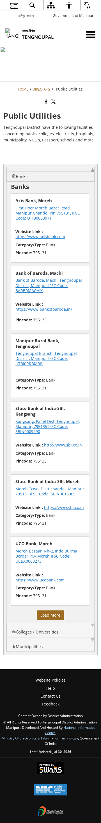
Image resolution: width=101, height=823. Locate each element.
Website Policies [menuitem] (50, 680)
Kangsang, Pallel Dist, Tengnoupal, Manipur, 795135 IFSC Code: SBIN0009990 (47, 426)
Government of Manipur (73, 15)
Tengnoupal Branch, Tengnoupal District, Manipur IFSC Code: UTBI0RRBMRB (46, 358)
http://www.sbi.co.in (63, 445)
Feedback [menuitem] (50, 704)
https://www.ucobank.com (40, 580)
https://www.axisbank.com (40, 236)
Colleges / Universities (37, 632)
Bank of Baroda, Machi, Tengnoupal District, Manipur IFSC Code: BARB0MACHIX (48, 285)
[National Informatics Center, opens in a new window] (50, 790)
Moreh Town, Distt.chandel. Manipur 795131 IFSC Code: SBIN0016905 (49, 491)
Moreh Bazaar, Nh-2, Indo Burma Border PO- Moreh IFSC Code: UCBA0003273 (46, 556)
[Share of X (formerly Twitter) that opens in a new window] (53, 102)
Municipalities (29, 647)
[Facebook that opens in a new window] (46, 102)
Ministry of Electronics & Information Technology (40, 738)
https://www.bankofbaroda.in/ (43, 309)
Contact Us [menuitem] (50, 696)
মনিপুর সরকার (26, 15)
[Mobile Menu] (91, 34)
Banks (21, 176)
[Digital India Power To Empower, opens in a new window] (50, 812)
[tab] (50, 174)
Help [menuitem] (50, 688)
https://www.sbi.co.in (64, 507)
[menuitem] (14, 5)
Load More (50, 615)
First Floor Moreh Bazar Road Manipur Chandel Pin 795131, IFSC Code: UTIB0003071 (47, 213)
